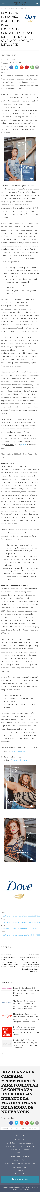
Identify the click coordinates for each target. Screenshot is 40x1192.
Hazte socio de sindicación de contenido (20, 1164)
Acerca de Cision (20, 1160)
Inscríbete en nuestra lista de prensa (20, 1143)
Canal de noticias (20, 1139)
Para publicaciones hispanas (20, 1150)
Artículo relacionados (9, 979)
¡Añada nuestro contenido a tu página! (20, 1146)
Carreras (20, 1170)
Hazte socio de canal (20, 1167)
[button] (37, 3)
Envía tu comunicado (20, 1179)
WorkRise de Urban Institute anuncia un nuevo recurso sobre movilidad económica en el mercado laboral (10, 962)
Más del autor (7, 982)
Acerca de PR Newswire (20, 1157)
